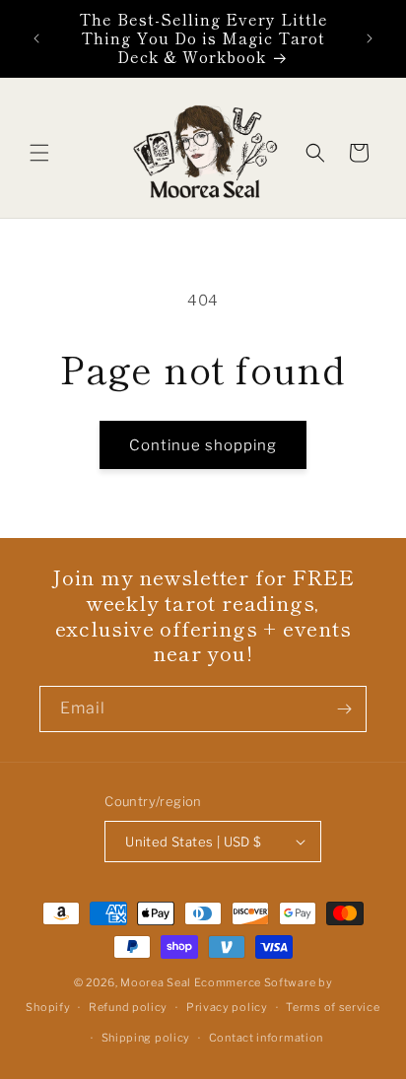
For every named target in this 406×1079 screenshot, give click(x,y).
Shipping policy (146, 1038)
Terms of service (332, 1007)
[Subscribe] (344, 709)
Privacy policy (227, 1007)
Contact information (266, 1038)
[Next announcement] (369, 38)
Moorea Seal (155, 982)
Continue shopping (203, 445)
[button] (39, 152)
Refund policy (128, 1007)
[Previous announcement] (36, 38)
